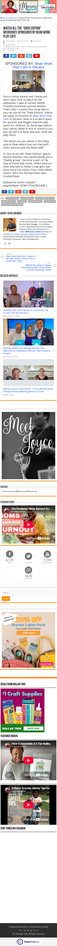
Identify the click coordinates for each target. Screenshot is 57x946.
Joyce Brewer (10, 41)
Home (4, 18)
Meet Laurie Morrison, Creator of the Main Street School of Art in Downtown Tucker (21, 257)
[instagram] (37, 930)
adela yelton (12, 198)
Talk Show (13, 18)
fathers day (50, 201)
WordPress (24, 927)
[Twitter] (25, 930)
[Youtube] (31, 930)
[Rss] (20, 930)
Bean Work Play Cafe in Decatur (32, 65)
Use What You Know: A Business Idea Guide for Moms (25, 234)
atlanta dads (27, 198)
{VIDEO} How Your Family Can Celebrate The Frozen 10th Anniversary (25, 311)
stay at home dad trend (12, 205)
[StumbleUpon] (34, 930)
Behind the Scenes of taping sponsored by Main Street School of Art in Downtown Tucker (36, 266)
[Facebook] (22, 930)
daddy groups (9, 201)
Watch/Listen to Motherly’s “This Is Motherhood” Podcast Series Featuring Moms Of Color (28, 390)
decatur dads (35, 201)
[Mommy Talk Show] (28, 6)
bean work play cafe (45, 198)
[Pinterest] (28, 930)
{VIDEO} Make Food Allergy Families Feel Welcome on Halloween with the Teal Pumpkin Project (26, 351)
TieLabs (45, 927)
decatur (22, 201)
